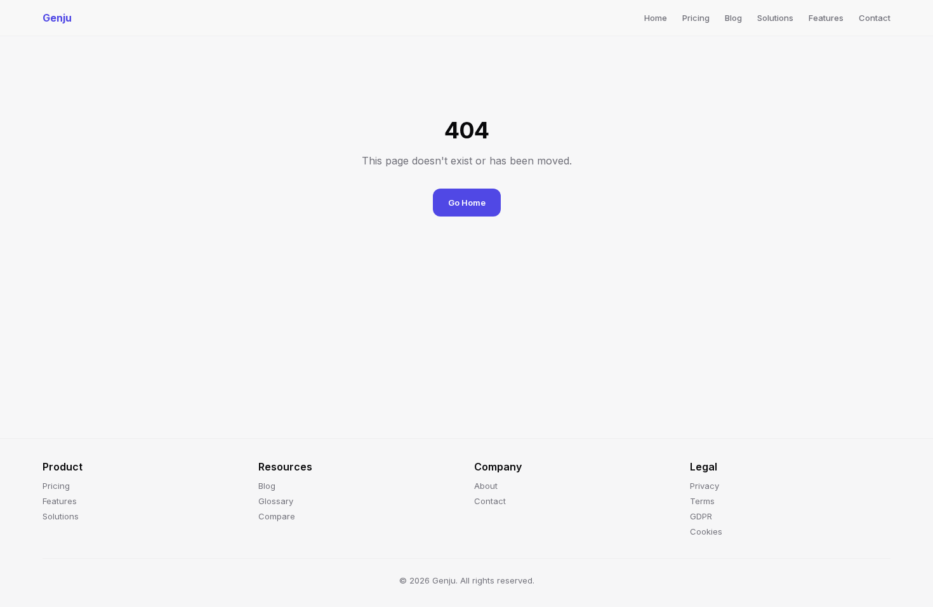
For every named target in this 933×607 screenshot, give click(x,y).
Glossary (275, 501)
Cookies (706, 531)
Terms (702, 501)
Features (826, 18)
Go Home (467, 202)
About (486, 486)
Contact (874, 18)
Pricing (696, 18)
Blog (733, 18)
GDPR (701, 516)
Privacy (704, 486)
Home (655, 18)
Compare (276, 516)
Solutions (775, 18)
